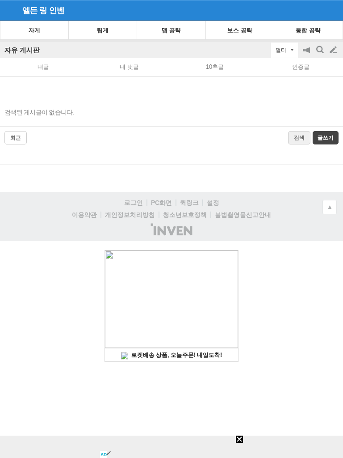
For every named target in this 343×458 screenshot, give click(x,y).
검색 (321, 54)
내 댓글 (129, 67)
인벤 (56, 10)
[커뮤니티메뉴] (9, 10)
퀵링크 (189, 202)
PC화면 (161, 202)
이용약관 (84, 214)
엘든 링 (34, 10)
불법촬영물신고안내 (243, 214)
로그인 (133, 202)
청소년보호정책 (185, 214)
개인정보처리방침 (130, 214)
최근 (15, 138)
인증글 (301, 67)
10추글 (215, 67)
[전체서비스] (332, 9)
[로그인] (316, 9)
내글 (43, 67)
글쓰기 (334, 50)
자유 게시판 (22, 50)
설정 (213, 202)
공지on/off (307, 54)
